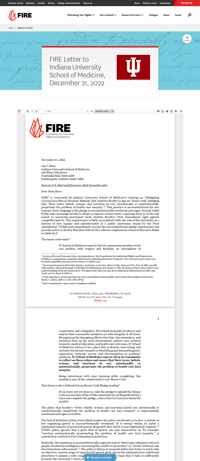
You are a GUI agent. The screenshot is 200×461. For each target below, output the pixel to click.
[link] (21, 15)
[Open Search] (190, 15)
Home (10, 27)
